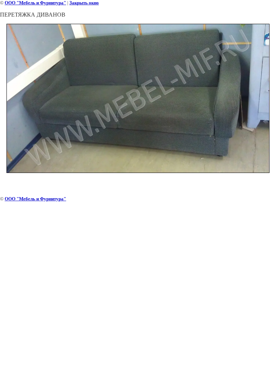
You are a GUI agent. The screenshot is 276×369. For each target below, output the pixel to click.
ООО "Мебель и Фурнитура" (35, 2)
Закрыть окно (84, 2)
